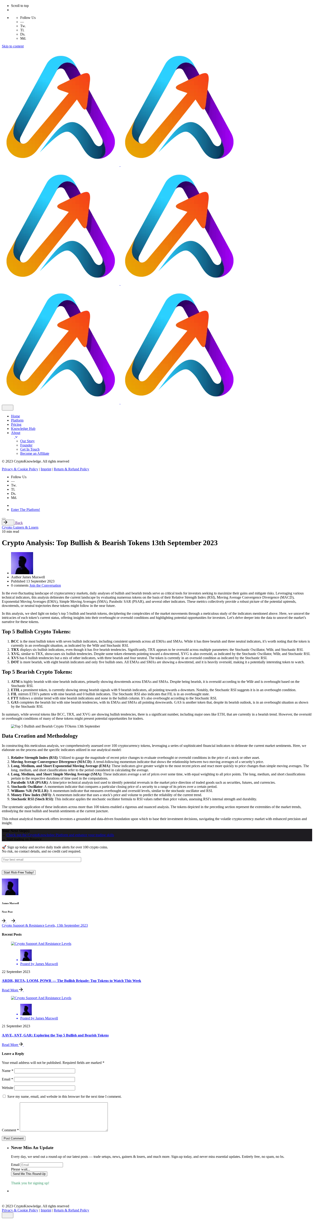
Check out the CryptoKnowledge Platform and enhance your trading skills (60, 835)
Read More (10, 990)
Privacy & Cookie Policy (20, 469)
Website (7, 1088)
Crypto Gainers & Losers (20, 527)
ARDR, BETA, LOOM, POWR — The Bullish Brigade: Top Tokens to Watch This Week (71, 981)
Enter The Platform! (25, 510)
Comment (10, 1130)
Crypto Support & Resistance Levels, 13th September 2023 (45, 925)
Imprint (46, 469)
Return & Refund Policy (71, 469)
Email (7, 1079)
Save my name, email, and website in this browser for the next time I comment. (64, 1096)
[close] (7, 408)
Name (7, 1071)
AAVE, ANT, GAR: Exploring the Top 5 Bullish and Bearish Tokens (55, 1035)
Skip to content (13, 46)
